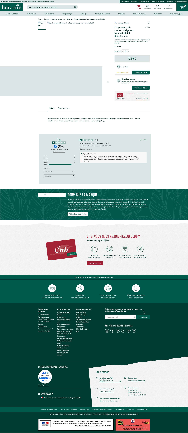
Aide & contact (125, 1)
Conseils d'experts (144, 1)
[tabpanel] (94, 120)
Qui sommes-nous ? (44, 315)
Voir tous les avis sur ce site (59, 152)
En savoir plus (120, 98)
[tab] (51, 108)
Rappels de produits (63, 345)
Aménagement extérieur (83, 320)
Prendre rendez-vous (105, 391)
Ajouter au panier (141, 72)
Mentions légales (84, 409)
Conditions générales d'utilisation (68, 409)
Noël (77, 331)
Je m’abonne (143, 317)
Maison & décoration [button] (139, 14)
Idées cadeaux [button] (31, 14)
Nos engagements (43, 317)
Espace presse (42, 326)
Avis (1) (125, 36)
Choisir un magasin (140, 88)
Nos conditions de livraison (65, 329)
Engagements (169, 1)
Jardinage (46, 19)
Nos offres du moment (64, 334)
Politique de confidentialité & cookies (102, 409)
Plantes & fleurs (81, 312)
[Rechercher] (75, 7)
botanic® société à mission (46, 319)
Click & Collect (80, 295)
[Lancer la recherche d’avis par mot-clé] (73, 176)
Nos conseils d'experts (63, 324)
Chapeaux (69, 19)
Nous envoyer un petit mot (135, 380)
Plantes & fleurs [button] (49, 14)
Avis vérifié (144, 140)
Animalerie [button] (121, 14)
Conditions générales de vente (49, 409)
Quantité (118, 51)
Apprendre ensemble (181, 1)
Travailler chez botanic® (45, 329)
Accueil (40, 19)
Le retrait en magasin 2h (64, 331)
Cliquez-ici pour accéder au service (108, 401)
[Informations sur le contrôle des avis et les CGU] (67, 149)
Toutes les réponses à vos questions (106, 380)
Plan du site (130, 409)
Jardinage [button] (84, 14)
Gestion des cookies (142, 409)
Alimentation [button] (158, 14)
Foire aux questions (63, 350)
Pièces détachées (120, 409)
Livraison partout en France (108, 295)
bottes (69, 202)
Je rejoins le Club (140, 98)
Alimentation (80, 327)
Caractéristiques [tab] (63, 108)
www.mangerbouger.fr (86, 414)
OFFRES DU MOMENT (12, 14)
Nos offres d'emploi (44, 331)
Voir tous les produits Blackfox (78, 214)
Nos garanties (61, 327)
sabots (76, 202)
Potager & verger (81, 315)
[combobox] (51, 7)
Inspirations (134, 1)
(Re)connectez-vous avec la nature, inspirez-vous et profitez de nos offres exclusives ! (121, 310)
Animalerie (79, 324)
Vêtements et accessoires (58, 19)
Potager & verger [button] (67, 14)
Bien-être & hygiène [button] (176, 14)
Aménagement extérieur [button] (102, 14)
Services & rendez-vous (157, 1)
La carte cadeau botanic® (64, 338)
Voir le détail (118, 46)
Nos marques (61, 336)
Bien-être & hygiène (82, 329)
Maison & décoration (82, 322)
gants (81, 202)
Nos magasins (61, 317)
